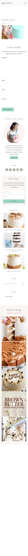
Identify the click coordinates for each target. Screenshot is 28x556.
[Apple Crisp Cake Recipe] (14, 262)
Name (4, 80)
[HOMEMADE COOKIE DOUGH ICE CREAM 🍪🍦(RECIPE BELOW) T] (14, 429)
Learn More (14, 157)
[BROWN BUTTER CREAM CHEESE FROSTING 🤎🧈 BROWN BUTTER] (14, 404)
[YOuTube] (17, 170)
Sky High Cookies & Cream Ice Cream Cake (14, 250)
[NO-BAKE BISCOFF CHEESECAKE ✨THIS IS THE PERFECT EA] (14, 354)
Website (4, 99)
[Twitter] (6, 170)
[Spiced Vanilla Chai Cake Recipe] (14, 221)
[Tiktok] (21, 170)
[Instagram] (14, 170)
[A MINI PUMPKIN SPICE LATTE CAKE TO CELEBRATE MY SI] (14, 379)
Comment (4, 57)
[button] (25, 3)
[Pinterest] (10, 170)
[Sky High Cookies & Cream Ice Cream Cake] (14, 240)
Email (4, 89)
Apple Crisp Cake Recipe (14, 271)
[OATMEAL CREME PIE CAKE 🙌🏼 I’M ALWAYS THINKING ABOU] (14, 329)
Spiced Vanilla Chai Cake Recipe (14, 230)
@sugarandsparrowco (14, 313)
